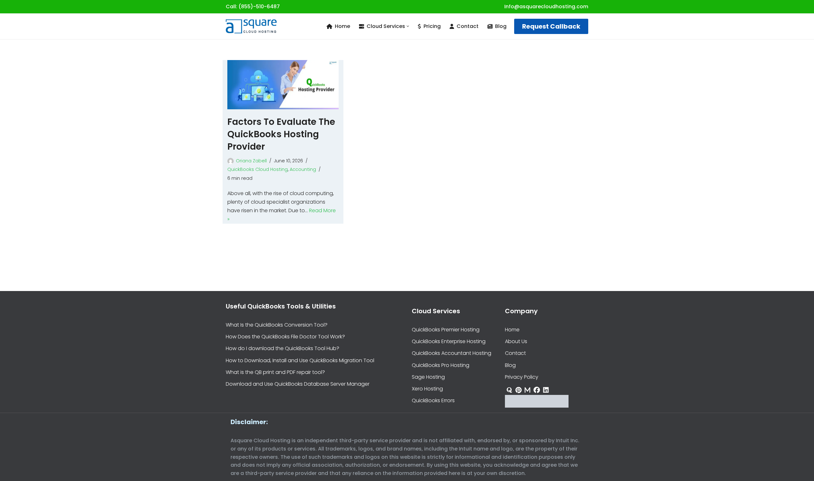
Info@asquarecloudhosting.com (546, 6)
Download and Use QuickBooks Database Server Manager (297, 384)
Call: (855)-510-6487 (253, 6)
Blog (501, 26)
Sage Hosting (428, 376)
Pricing (432, 26)
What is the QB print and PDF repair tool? (275, 372)
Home (342, 26)
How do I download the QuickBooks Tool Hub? (282, 348)
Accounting (303, 169)
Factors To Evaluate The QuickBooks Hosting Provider (281, 134)
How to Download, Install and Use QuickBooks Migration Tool (300, 360)
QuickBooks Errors (433, 400)
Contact (468, 26)
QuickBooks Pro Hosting (440, 365)
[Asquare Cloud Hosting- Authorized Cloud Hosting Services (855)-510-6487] (251, 26)
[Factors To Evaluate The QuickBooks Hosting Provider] (283, 84)
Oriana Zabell (251, 161)
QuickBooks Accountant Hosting (451, 353)
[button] (408, 26)
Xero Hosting (427, 388)
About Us (516, 341)
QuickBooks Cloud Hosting (257, 169)
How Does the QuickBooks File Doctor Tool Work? (285, 336)
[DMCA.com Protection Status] (537, 406)
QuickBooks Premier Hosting (445, 329)
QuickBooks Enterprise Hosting (449, 341)
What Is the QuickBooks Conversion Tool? (277, 325)
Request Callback (551, 26)
